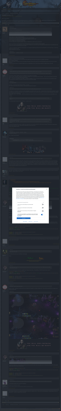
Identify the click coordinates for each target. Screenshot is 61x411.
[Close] (47, 189)
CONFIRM (23, 218)
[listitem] (30, 202)
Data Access (30, 221)
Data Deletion (25, 221)
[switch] (42, 204)
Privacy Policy (36, 221)
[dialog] (30, 205)
